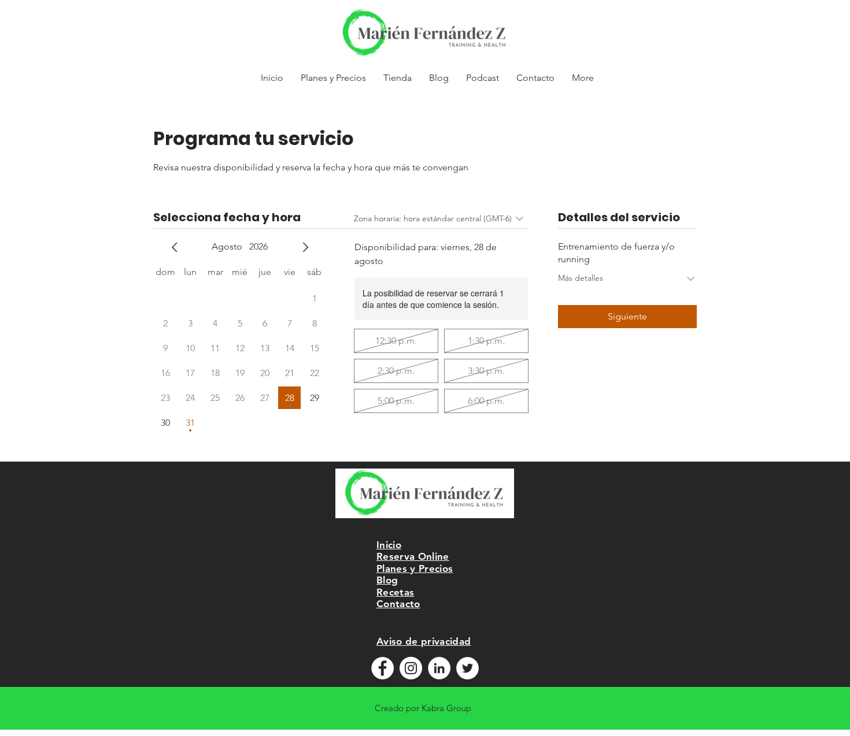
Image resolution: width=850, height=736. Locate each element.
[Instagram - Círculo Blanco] (411, 668)
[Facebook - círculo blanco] (382, 668)
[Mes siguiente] (305, 247)
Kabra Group (446, 707)
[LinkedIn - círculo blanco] (439, 668)
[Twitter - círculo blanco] (467, 668)
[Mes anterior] (175, 247)
